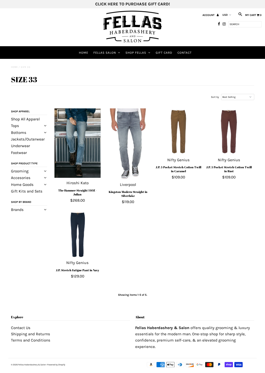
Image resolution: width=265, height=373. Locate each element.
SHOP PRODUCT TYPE (24, 163)
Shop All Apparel (25, 119)
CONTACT (184, 52)
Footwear (19, 152)
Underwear (20, 146)
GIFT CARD (164, 52)
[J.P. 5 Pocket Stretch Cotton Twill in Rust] (229, 131)
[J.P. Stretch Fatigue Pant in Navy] (77, 234)
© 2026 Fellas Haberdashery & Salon (28, 364)
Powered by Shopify (56, 364)
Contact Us (20, 328)
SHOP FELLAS (135, 52)
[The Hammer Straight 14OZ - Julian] (77, 143)
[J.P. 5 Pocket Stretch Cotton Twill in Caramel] (178, 131)
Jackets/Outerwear (28, 139)
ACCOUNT (208, 15)
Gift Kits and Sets (26, 191)
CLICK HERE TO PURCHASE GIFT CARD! (132, 4)
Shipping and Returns (30, 334)
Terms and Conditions (30, 340)
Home (83, 52)
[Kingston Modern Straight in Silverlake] (128, 143)
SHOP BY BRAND (21, 201)
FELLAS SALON (104, 52)
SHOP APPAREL (20, 111)
